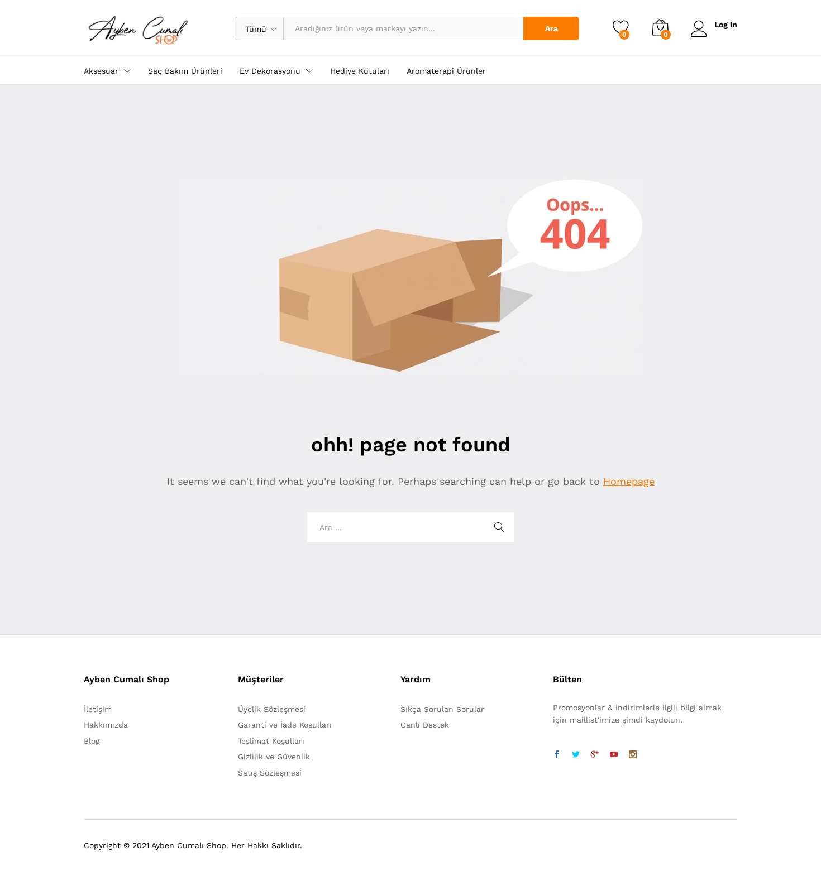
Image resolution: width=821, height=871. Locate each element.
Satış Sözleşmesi (270, 772)
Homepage (629, 481)
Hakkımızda (106, 724)
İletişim (98, 709)
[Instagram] (632, 755)
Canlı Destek (424, 724)
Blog (91, 741)
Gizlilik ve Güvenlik (274, 756)
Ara (551, 28)
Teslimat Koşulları (271, 741)
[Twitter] (575, 755)
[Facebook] (556, 755)
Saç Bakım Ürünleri (185, 71)
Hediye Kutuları (359, 71)
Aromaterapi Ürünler (446, 71)
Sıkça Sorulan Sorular (442, 709)
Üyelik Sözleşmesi (272, 709)
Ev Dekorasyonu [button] (270, 71)
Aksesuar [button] (101, 71)
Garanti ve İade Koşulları (285, 724)
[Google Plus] (594, 755)
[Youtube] (613, 755)
